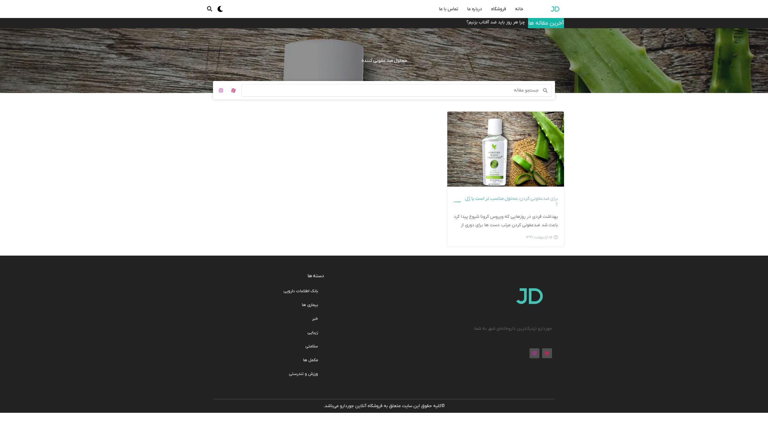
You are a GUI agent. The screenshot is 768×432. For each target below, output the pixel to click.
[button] (209, 9)
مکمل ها (310, 360)
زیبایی (313, 332)
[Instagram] (221, 90)
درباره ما (474, 9)
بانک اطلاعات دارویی (301, 291)
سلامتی (311, 346)
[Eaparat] (233, 90)
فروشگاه (498, 9)
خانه (519, 9)
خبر (315, 319)
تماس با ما (448, 9)
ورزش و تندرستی (303, 374)
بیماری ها (310, 305)
